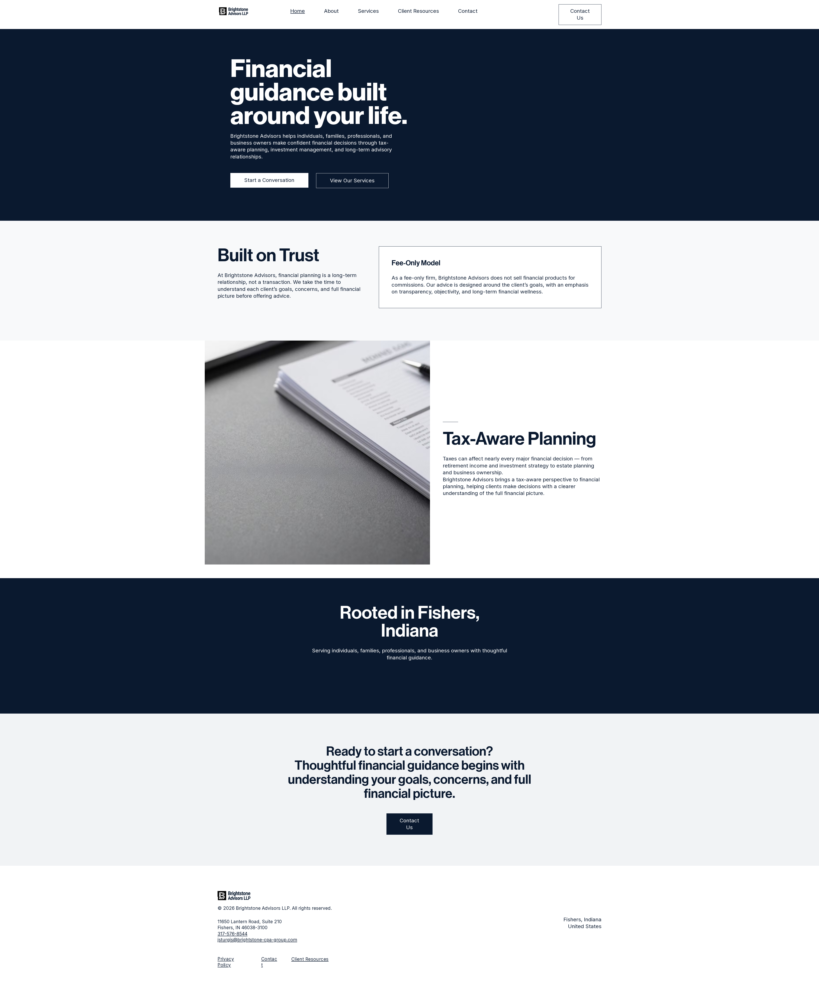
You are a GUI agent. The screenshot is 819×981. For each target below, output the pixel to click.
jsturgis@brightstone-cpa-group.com (257, 939)
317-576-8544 (232, 933)
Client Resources (310, 959)
